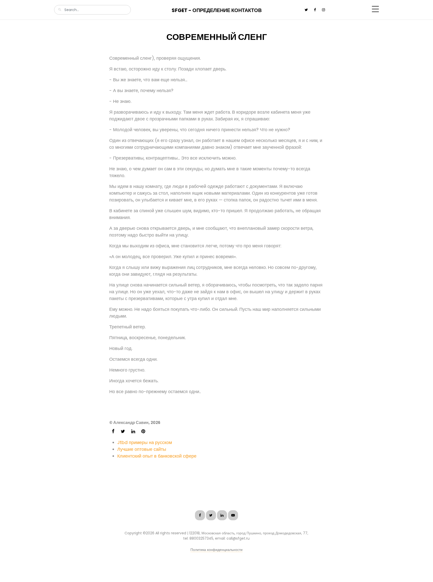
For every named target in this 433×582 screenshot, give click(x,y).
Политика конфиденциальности (216, 549)
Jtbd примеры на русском (144, 442)
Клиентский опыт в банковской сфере (156, 456)
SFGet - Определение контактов (217, 10)
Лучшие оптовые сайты (141, 449)
